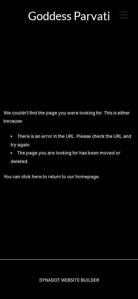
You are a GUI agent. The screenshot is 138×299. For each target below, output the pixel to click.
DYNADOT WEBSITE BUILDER (69, 280)
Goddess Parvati (69, 16)
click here (31, 176)
